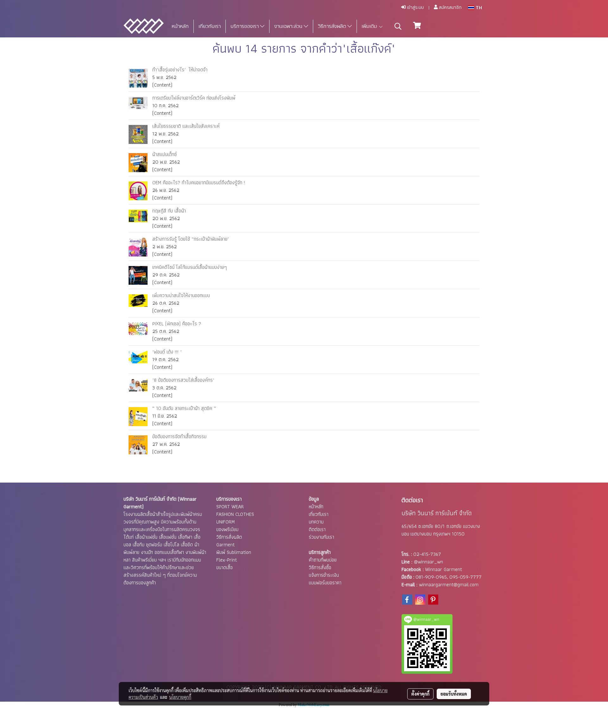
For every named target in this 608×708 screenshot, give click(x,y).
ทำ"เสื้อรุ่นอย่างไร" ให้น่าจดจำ (179, 70)
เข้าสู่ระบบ (415, 7)
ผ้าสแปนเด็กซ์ (164, 154)
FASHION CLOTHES (235, 514)
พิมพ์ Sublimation (233, 552)
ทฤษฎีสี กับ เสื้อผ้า (169, 211)
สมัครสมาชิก (449, 7)
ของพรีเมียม (227, 529)
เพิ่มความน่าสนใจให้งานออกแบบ (181, 295)
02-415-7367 (427, 554)
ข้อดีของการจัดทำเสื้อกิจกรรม (179, 436)
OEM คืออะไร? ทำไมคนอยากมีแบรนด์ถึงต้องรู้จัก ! (198, 182)
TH (478, 7)
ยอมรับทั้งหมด (453, 694)
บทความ (316, 522)
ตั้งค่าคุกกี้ (420, 694)
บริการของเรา (245, 26)
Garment (225, 545)
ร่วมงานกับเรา (321, 537)
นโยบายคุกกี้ (180, 697)
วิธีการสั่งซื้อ (320, 567)
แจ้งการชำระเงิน (324, 575)
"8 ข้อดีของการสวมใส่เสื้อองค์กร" (183, 380)
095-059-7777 (465, 577)
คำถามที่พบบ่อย (323, 560)
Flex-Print (226, 560)
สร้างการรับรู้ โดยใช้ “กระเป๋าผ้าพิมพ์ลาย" (190, 239)
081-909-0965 (431, 577)
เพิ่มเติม (370, 26)
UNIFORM (225, 522)
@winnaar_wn (428, 562)
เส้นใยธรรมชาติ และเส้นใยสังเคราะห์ (185, 126)
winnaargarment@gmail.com (448, 584)
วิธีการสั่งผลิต (332, 26)
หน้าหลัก (180, 26)
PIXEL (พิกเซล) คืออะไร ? (176, 324)
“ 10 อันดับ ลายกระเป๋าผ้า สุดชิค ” (184, 408)
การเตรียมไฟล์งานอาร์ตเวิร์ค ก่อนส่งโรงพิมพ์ (193, 98)
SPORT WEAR (230, 506)
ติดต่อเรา (317, 529)
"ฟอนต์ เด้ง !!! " (167, 352)
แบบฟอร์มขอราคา (325, 583)
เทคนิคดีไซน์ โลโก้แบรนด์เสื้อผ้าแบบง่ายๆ (189, 267)
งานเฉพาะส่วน (289, 26)
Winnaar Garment (443, 569)
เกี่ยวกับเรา (210, 26)
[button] (398, 26)
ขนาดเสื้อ (224, 567)
